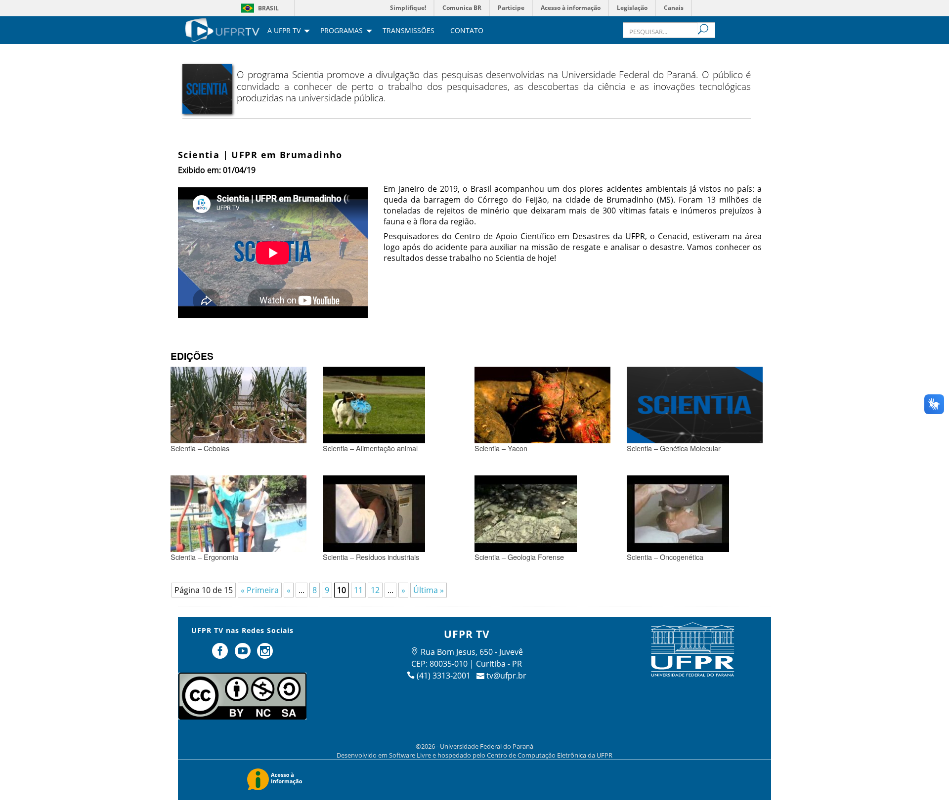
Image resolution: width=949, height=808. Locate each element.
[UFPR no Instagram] (265, 654)
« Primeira (260, 590)
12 (375, 590)
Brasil (268, 8)
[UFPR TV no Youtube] (243, 654)
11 (358, 590)
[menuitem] (222, 29)
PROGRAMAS (341, 31)
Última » (428, 590)
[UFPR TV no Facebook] (221, 654)
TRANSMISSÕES (408, 31)
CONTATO (466, 31)
